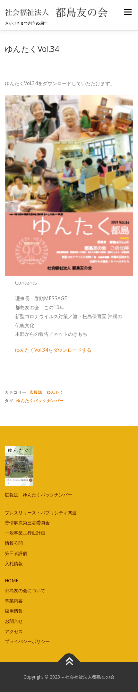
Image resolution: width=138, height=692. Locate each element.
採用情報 (14, 611)
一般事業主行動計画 (25, 533)
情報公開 (14, 543)
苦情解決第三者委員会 (27, 522)
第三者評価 (16, 553)
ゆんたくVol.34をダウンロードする (53, 350)
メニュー (127, 12)
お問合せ (14, 621)
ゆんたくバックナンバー (40, 400)
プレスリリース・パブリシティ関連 (41, 513)
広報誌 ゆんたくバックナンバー (38, 495)
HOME (11, 580)
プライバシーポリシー (27, 641)
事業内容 (14, 601)
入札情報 (14, 563)
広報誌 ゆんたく (47, 392)
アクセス (14, 631)
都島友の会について (25, 590)
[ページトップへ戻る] (69, 662)
